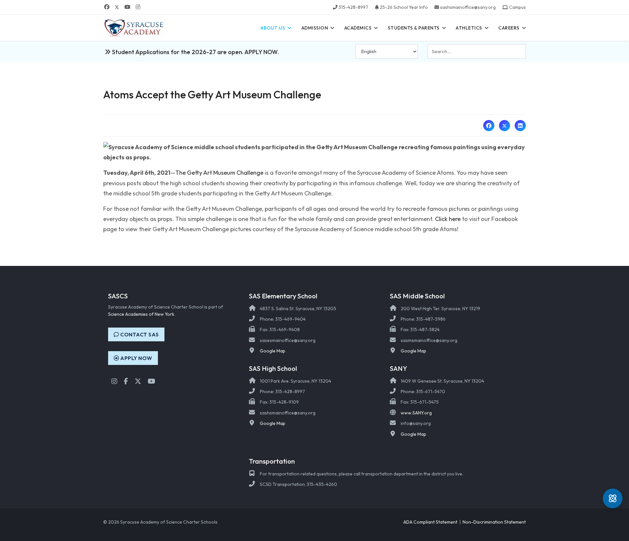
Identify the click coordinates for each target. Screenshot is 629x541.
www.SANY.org (416, 413)
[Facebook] (106, 7)
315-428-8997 (353, 7)
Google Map (272, 351)
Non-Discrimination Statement (494, 522)
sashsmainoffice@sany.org (468, 7)
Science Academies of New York (141, 314)
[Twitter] (117, 7)
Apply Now (135, 358)
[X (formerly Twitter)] (504, 125)
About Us (272, 28)
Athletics (469, 28)
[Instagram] (138, 7)
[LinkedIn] (520, 125)
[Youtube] (127, 7)
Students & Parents (414, 28)
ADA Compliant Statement (430, 522)
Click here (448, 219)
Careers (509, 28)
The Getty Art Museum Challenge (219, 172)
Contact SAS (139, 334)
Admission (314, 28)
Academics (358, 28)
